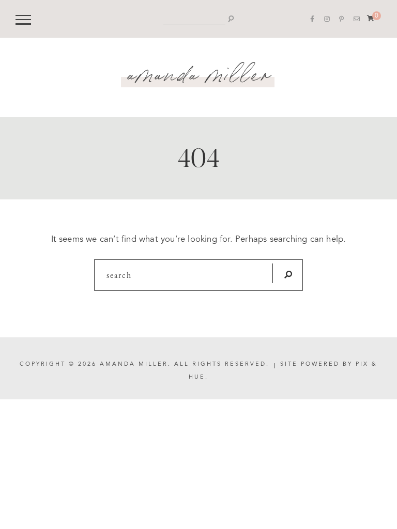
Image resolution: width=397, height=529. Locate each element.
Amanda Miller (198, 70)
